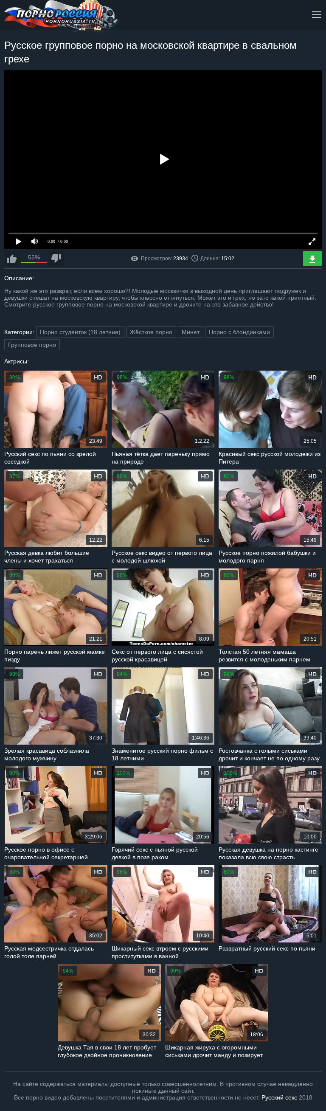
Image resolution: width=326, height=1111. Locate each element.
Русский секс (279, 1097)
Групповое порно (32, 344)
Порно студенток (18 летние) (80, 332)
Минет (191, 332)
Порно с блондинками (239, 332)
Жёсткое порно (151, 332)
